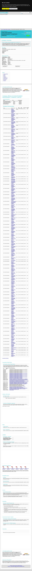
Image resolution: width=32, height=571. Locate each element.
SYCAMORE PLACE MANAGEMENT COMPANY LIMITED (13, 286)
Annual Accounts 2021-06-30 (27, 468)
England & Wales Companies (7, 29)
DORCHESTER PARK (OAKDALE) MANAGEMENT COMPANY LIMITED (13, 325)
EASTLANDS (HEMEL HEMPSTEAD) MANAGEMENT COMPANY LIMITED (13, 270)
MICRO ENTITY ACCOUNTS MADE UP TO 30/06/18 (15, 377)
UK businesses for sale (13, 566)
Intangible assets (5, 77)
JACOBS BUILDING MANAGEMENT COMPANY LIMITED (13, 266)
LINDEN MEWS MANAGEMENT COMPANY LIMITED (13, 244)
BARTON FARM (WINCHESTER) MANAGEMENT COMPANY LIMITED (13, 122)
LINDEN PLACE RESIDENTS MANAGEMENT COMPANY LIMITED (13, 189)
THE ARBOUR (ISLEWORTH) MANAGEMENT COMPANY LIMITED (13, 210)
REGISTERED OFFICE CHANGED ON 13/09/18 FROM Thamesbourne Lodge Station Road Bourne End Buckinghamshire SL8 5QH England (18, 380)
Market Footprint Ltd (15, 565)
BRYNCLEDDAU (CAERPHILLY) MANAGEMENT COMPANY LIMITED (13, 308)
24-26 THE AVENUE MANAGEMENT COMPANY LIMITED (13, 235)
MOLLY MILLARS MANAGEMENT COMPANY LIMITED (13, 247)
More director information (5, 358)
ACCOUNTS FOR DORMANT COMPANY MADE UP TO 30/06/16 (17, 388)
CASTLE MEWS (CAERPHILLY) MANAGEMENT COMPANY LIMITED (13, 199)
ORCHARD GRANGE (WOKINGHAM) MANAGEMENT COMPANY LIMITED (13, 163)
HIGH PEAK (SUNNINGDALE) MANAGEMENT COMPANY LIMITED (13, 134)
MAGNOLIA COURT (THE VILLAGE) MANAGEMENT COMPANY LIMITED (13, 302)
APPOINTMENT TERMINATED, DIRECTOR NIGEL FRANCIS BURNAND (18, 382)
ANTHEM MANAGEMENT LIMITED (13, 356)
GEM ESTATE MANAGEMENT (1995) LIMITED (13, 179)
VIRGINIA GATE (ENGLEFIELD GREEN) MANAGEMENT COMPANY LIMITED (13, 130)
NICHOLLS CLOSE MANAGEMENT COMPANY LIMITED (13, 289)
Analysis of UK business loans (20, 566)
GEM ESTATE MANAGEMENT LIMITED (13, 177)
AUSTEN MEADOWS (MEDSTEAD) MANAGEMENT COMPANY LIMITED (13, 126)
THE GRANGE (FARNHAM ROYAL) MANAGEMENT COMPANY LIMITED (13, 206)
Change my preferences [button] (13, 8)
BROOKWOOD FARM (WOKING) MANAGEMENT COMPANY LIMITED (13, 182)
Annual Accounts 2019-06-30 (18, 468)
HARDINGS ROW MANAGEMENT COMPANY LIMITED (13, 193)
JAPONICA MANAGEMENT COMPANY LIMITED (13, 306)
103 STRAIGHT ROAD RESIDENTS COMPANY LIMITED (13, 336)
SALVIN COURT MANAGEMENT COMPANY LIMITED (13, 225)
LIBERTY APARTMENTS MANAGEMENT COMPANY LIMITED (13, 231)
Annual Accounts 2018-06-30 (13, 468)
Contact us (9, 566)
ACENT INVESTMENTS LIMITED (13, 353)
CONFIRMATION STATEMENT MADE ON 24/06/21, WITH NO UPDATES (18, 374)
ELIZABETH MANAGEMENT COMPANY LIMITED (13, 293)
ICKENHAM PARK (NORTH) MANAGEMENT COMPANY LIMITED (13, 215)
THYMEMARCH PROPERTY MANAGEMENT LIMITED (13, 279)
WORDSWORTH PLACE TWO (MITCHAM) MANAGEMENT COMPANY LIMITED (13, 115)
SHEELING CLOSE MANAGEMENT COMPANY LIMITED (13, 137)
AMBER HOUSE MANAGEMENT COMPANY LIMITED (13, 276)
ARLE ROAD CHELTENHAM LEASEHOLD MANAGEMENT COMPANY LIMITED (13, 251)
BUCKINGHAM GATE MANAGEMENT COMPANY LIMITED (13, 273)
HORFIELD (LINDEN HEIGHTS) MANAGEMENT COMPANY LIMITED (13, 312)
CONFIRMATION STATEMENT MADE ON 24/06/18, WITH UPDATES (17, 383)
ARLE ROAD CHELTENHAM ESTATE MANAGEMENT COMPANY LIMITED (13, 255)
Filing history (4, 79)
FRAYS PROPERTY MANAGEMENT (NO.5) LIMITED (13, 342)
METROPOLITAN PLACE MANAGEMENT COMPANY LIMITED (13, 219)
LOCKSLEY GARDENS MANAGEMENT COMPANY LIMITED (13, 222)
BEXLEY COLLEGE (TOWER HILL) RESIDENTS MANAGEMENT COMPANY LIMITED (13, 111)
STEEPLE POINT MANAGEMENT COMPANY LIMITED (13, 322)
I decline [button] (7, 8)
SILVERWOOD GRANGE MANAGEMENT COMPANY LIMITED (13, 329)
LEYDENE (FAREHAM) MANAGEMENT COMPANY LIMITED (13, 316)
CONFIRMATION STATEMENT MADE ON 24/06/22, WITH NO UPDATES (18, 373)
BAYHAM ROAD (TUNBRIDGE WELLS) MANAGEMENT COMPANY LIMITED (13, 141)
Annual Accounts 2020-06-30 (22, 468)
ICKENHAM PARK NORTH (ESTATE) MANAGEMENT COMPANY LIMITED (13, 202)
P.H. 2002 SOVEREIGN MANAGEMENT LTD (13, 145)
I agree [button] (4, 8)
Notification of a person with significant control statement (16, 387)
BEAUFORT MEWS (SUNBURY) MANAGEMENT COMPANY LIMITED (13, 159)
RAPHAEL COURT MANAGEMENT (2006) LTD (13, 319)
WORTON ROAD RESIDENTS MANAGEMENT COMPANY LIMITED (13, 228)
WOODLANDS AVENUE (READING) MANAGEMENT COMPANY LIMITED (13, 186)
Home (2, 29)
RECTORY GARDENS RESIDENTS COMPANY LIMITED (12, 345)
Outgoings (4, 80)
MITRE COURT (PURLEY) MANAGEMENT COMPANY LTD (13, 167)
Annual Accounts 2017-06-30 (9, 468)
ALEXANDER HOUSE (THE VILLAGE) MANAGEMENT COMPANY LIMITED (13, 283)
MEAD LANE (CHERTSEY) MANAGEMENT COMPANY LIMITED (13, 195)
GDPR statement (20, 565)
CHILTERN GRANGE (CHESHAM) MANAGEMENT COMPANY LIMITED (13, 174)
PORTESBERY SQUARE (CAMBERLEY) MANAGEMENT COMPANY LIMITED (13, 119)
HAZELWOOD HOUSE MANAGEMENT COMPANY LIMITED (13, 296)
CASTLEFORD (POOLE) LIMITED (13, 213)
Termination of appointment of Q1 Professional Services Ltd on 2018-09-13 (18, 379)
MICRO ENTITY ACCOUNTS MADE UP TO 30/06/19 (15, 376)
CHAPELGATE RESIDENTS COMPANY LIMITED (13, 339)
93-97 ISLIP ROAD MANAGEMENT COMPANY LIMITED (13, 241)
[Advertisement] (16, 21)
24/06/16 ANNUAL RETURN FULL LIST (14, 389)
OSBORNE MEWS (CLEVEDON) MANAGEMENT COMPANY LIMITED (13, 333)
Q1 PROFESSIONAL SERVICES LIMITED (13, 258)
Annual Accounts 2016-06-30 (4, 468)
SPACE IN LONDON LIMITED (12, 351)
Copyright (11, 565)
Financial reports (5, 78)
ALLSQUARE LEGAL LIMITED (13, 260)
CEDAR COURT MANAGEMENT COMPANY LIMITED (13, 299)
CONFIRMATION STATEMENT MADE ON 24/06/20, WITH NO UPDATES (18, 375)
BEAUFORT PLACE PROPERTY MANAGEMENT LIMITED (13, 262)
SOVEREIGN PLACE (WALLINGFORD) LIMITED (13, 238)
